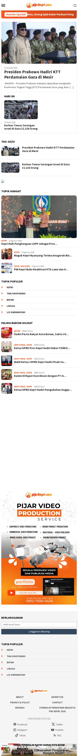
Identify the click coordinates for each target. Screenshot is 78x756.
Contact (57, 702)
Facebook (22, 724)
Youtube (59, 729)
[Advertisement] (39, 439)
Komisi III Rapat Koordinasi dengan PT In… (40, 376)
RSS (59, 735)
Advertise (57, 697)
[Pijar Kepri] (38, 4)
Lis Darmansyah (16, 312)
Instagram (22, 729)
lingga (11, 306)
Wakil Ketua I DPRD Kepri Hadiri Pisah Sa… (40, 362)
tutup (4, 745)
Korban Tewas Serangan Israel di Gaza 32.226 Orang (21, 127)
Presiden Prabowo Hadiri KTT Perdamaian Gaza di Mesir (32, 74)
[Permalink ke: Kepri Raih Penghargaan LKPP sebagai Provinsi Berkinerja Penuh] (39, 216)
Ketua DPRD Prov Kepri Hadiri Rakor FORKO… (42, 348)
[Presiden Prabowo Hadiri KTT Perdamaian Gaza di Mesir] (39, 43)
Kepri (4, 240)
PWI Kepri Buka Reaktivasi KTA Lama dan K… (41, 269)
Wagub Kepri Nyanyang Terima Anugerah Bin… (43, 255)
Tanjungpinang (16, 293)
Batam (10, 299)
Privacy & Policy (20, 702)
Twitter (59, 724)
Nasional (25, 266)
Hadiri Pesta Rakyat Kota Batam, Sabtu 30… (41, 334)
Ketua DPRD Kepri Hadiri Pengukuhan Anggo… (43, 389)
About (20, 697)
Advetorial (20, 345)
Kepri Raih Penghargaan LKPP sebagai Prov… (29, 243)
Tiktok (22, 735)
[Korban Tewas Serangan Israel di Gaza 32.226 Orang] (21, 109)
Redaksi (19, 707)
